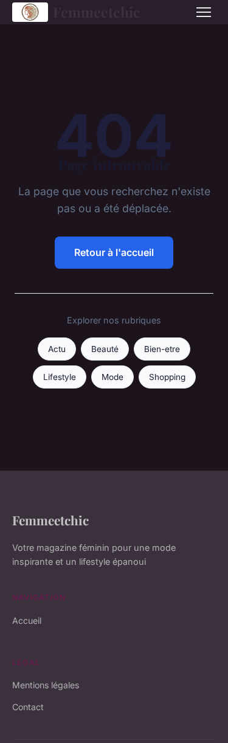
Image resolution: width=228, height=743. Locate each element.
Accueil (26, 620)
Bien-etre (162, 349)
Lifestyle (59, 377)
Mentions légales (45, 685)
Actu (57, 349)
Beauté (105, 349)
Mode (112, 377)
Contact (28, 707)
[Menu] (204, 12)
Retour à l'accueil (114, 252)
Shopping (167, 377)
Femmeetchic (96, 11)
